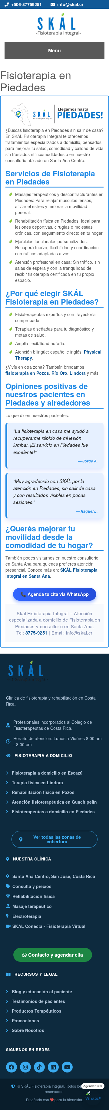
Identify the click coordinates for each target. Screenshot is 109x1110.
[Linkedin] (53, 1067)
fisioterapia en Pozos (27, 373)
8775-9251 (36, 632)
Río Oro (59, 373)
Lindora (78, 373)
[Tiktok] (39, 1067)
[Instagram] (25, 1067)
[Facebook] (11, 1067)
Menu (54, 50)
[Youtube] (67, 1067)
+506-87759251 (26, 4)
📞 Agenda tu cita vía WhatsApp (55, 594)
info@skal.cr (70, 4)
